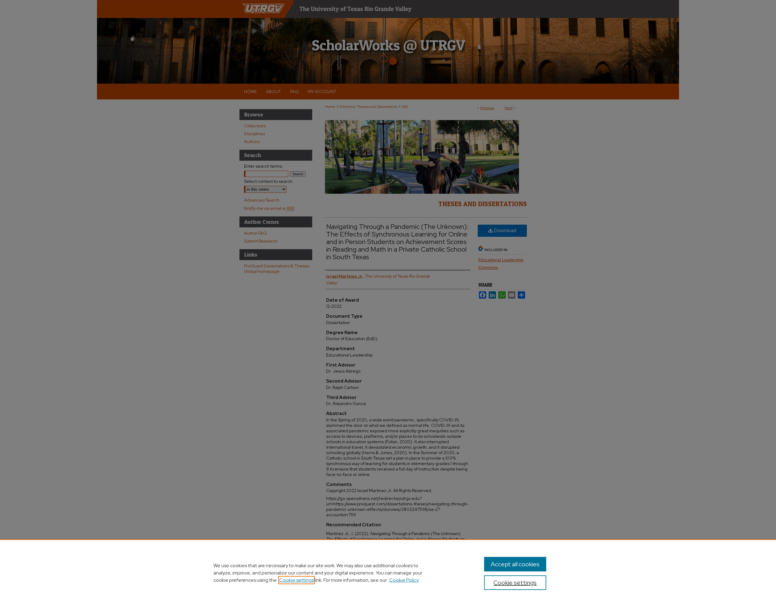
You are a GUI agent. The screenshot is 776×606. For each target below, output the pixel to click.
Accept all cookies (515, 564)
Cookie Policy (404, 580)
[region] (388, 572)
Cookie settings (296, 580)
